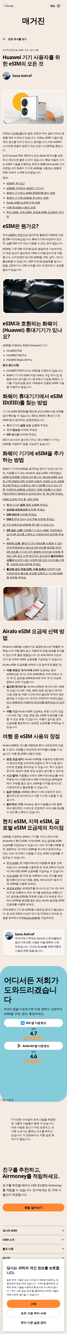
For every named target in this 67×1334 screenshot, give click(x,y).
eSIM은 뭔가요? (16, 183)
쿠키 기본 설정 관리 (33, 1323)
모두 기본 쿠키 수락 (33, 1313)
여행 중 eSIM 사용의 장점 (21, 207)
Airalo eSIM (31, 918)
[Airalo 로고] (10, 6)
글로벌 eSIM (14, 888)
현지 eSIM (12, 863)
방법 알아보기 (33, 1207)
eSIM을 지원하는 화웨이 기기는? (25, 188)
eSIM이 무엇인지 (18, 235)
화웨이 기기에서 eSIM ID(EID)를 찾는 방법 (31, 193)
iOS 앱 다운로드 (36, 1023)
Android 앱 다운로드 (36, 1046)
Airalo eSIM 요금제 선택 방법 (23, 202)
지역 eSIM (12, 876)
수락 (33, 1304)
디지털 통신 (17, 133)
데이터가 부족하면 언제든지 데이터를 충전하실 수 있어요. (35, 702)
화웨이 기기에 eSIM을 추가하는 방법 (28, 198)
